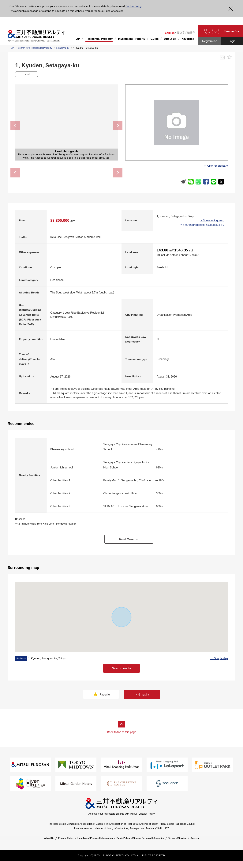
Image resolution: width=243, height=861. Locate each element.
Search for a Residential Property (35, 48)
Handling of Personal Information (95, 838)
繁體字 (191, 32)
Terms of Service (177, 838)
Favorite (104, 694)
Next (117, 125)
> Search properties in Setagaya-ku (202, 224)
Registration (209, 41)
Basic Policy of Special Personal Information (140, 838)
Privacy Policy (66, 838)
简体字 (181, 32)
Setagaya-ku (62, 48)
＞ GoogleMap (219, 658)
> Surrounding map (212, 220)
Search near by (121, 668)
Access (194, 838)
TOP (77, 38)
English (170, 32)
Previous (15, 125)
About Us (49, 838)
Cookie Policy (133, 6)
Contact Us (231, 31)
